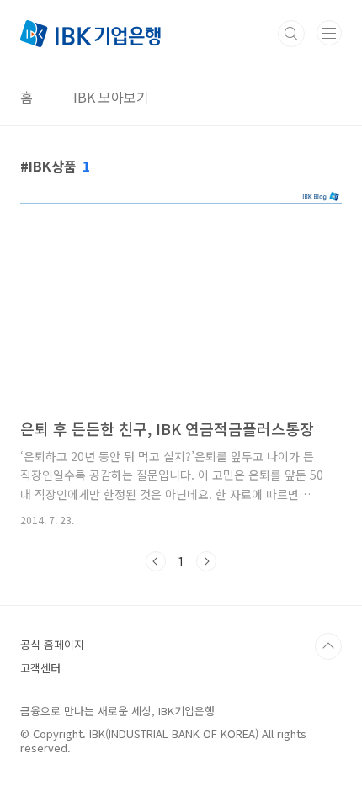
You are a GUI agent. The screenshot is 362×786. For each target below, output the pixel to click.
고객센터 (40, 668)
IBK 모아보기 (111, 97)
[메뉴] (329, 32)
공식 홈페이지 (52, 644)
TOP (328, 646)
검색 (291, 33)
